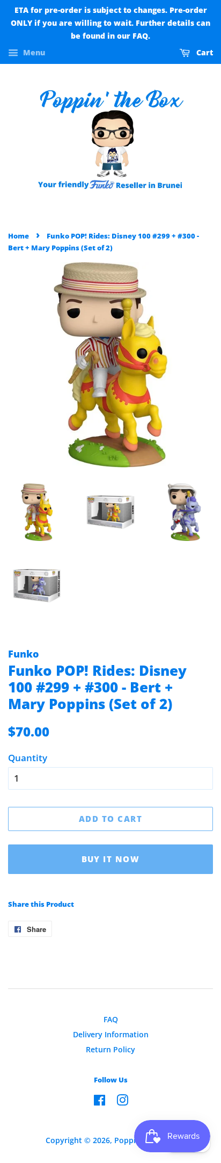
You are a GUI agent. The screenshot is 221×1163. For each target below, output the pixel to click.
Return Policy (110, 1049)
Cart (203, 53)
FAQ (111, 1019)
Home (18, 236)
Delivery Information (111, 1034)
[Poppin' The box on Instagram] (122, 1102)
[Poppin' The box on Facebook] (99, 1102)
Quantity (27, 758)
